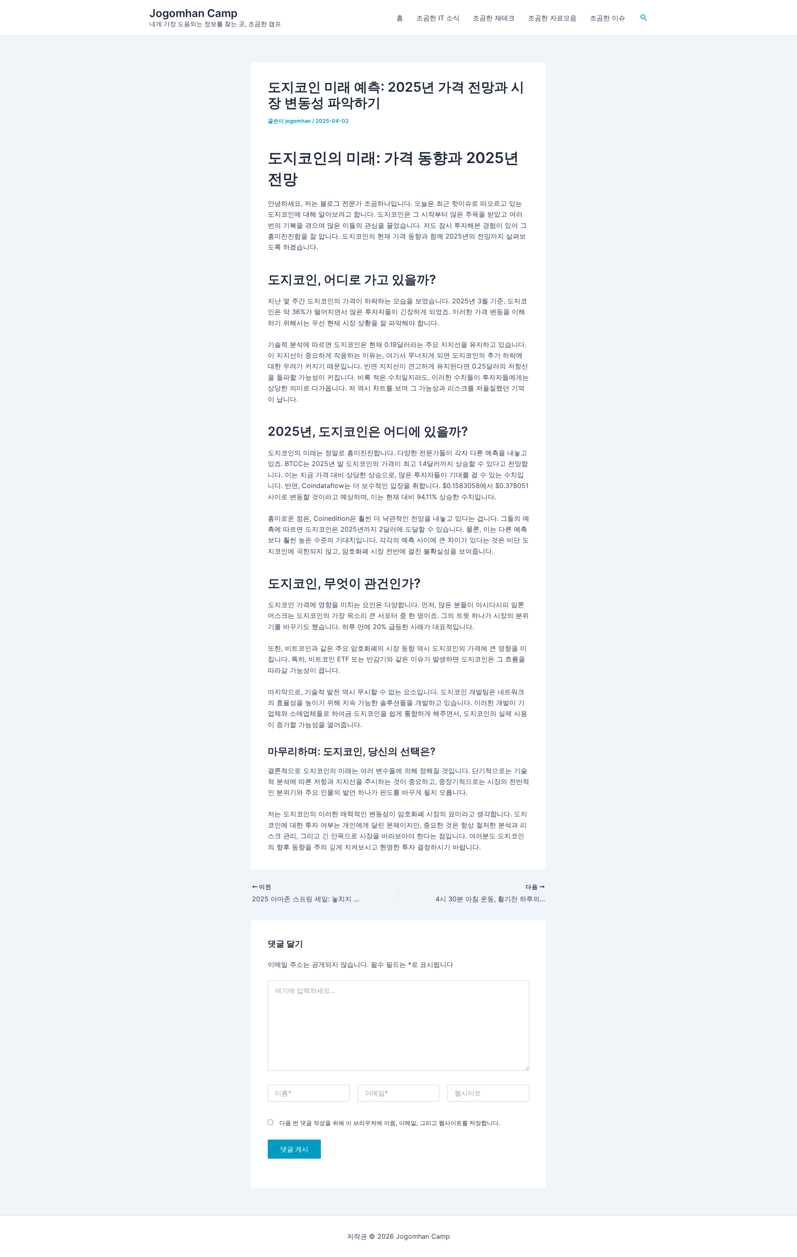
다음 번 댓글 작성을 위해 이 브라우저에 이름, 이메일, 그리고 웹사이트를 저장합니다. (389, 1122)
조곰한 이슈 (607, 18)
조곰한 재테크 (494, 18)
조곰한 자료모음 (552, 18)
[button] (644, 17)
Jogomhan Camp (193, 13)
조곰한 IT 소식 (438, 18)
